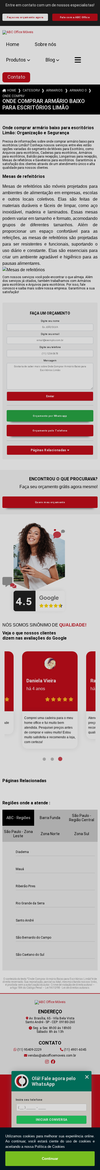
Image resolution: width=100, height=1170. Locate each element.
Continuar (50, 1159)
